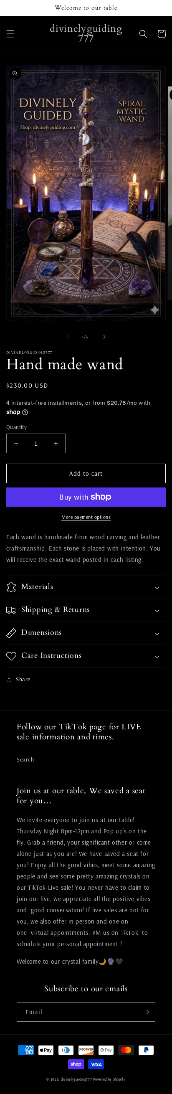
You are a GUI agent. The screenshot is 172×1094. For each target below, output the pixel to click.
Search (25, 759)
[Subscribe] (146, 1012)
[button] (10, 34)
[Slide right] (104, 336)
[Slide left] (67, 336)
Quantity (16, 427)
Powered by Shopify (109, 1079)
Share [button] (23, 679)
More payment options (86, 517)
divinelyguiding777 (76, 1079)
